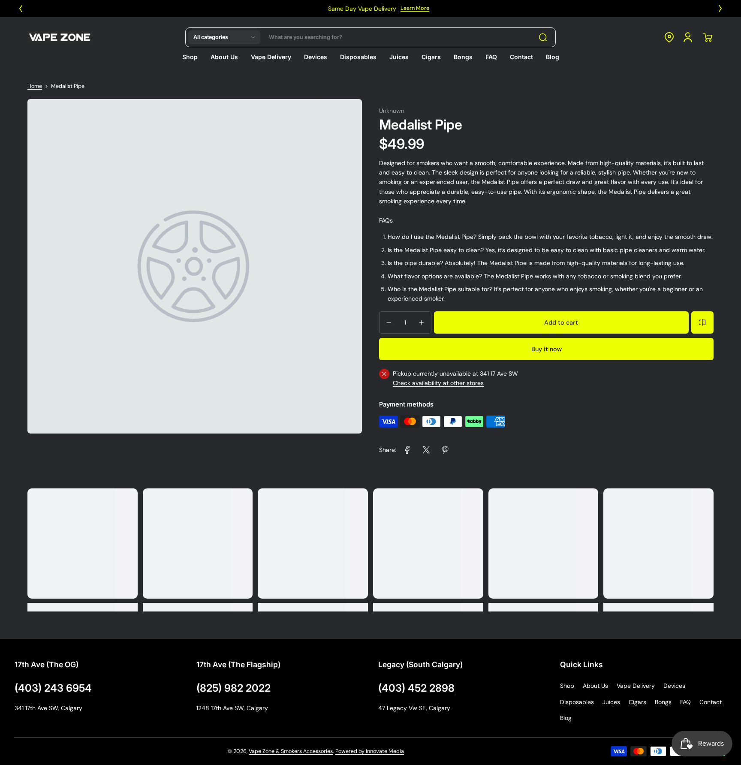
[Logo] (59, 37)
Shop (567, 686)
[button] (224, 37)
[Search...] (543, 37)
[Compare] (702, 322)
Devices (674, 686)
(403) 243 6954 (53, 688)
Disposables (577, 702)
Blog (566, 718)
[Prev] (20, 8)
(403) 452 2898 (416, 688)
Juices (611, 702)
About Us (595, 686)
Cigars (637, 702)
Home (34, 86)
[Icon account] (688, 37)
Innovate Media (385, 751)
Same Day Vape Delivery (354, 8)
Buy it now (546, 349)
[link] (407, 450)
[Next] (720, 8)
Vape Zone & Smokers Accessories (291, 751)
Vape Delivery (636, 686)
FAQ (685, 702)
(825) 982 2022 (233, 688)
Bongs (663, 702)
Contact (710, 702)
